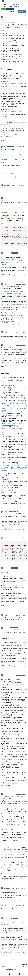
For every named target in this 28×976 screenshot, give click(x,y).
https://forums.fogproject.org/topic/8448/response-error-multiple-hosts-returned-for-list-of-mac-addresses (14, 262)
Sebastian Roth (7, 253)
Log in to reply (22, 11)
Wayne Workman (8, 284)
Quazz (5, 146)
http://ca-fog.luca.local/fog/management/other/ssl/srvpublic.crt (14, 83)
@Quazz (3, 162)
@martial (3, 188)
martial (5, 17)
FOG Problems (11, 8)
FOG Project (20, 969)
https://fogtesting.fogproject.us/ (8, 321)
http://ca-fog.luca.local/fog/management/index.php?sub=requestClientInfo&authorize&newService (12, 111)
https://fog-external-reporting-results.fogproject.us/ (12, 324)
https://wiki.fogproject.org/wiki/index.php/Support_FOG (13, 275)
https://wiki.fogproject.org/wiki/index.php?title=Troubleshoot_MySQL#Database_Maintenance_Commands (14, 304)
